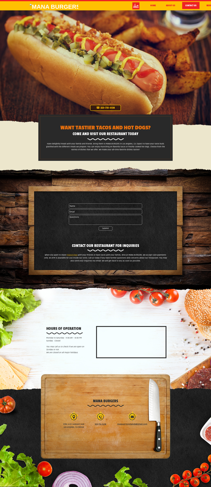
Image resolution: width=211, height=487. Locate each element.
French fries (72, 255)
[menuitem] (153, 5)
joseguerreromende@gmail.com (132, 424)
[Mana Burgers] (48, 7)
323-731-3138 (100, 424)
